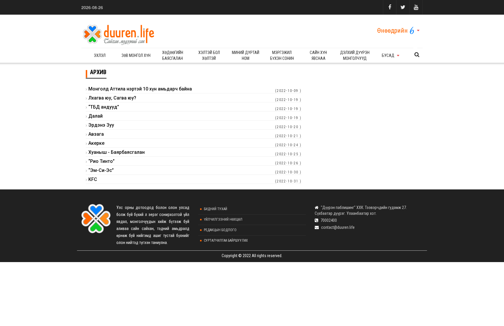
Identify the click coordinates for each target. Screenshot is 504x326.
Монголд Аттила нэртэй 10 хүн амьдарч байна (140, 89)
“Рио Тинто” (101, 161)
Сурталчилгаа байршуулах (226, 240)
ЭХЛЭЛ (100, 55)
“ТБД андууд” (103, 107)
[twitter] (402, 7)
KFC (92, 179)
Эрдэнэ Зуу (101, 125)
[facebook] (389, 7)
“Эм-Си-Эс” (101, 170)
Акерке (96, 143)
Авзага (96, 134)
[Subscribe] (417, 54)
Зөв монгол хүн (136, 55)
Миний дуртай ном (245, 55)
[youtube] (416, 7)
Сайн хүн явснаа (318, 55)
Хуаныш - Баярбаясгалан (116, 152)
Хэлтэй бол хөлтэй (209, 55)
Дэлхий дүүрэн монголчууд (355, 55)
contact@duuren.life (338, 227)
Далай (95, 116)
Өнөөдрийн (392, 30)
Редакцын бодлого (220, 230)
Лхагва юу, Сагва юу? (112, 98)
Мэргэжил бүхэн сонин (282, 55)
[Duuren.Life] (117, 33)
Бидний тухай (215, 209)
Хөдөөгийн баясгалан (172, 55)
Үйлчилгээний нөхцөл (223, 219)
